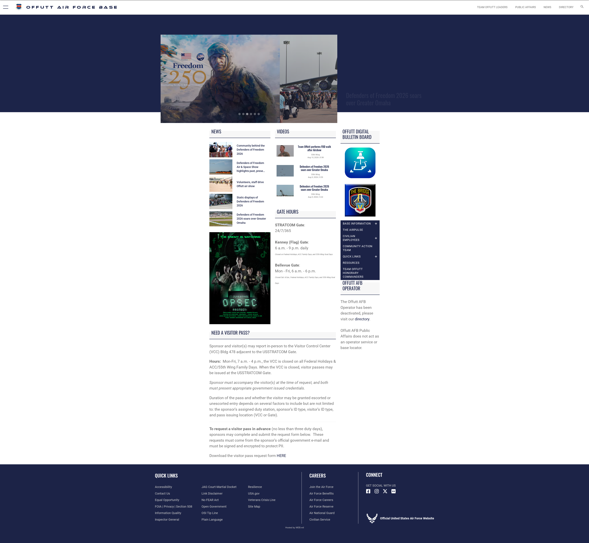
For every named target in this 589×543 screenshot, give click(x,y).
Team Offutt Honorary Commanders (353, 273)
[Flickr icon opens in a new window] (393, 491)
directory (362, 319)
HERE (281, 455)
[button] (5, 7)
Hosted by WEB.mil (294, 527)
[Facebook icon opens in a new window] (368, 491)
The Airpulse (353, 229)
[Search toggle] (581, 7)
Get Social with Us (381, 485)
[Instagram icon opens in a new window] (376, 491)
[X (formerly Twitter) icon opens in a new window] (385, 491)
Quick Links (166, 475)
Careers (317, 475)
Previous (178, 79)
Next (320, 79)
